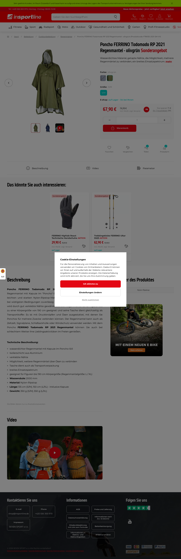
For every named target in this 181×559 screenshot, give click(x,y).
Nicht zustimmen (90, 300)
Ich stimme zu (90, 284)
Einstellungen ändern (90, 292)
